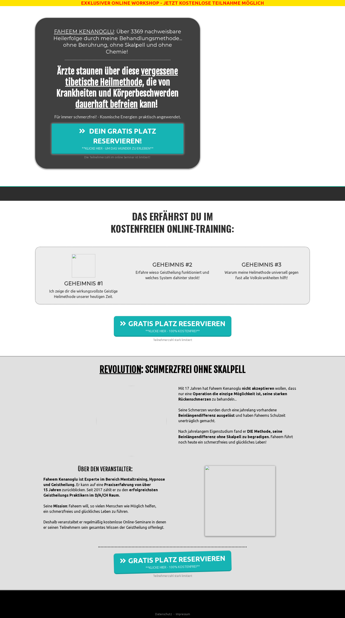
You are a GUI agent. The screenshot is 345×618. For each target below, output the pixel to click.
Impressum (183, 614)
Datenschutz (163, 614)
